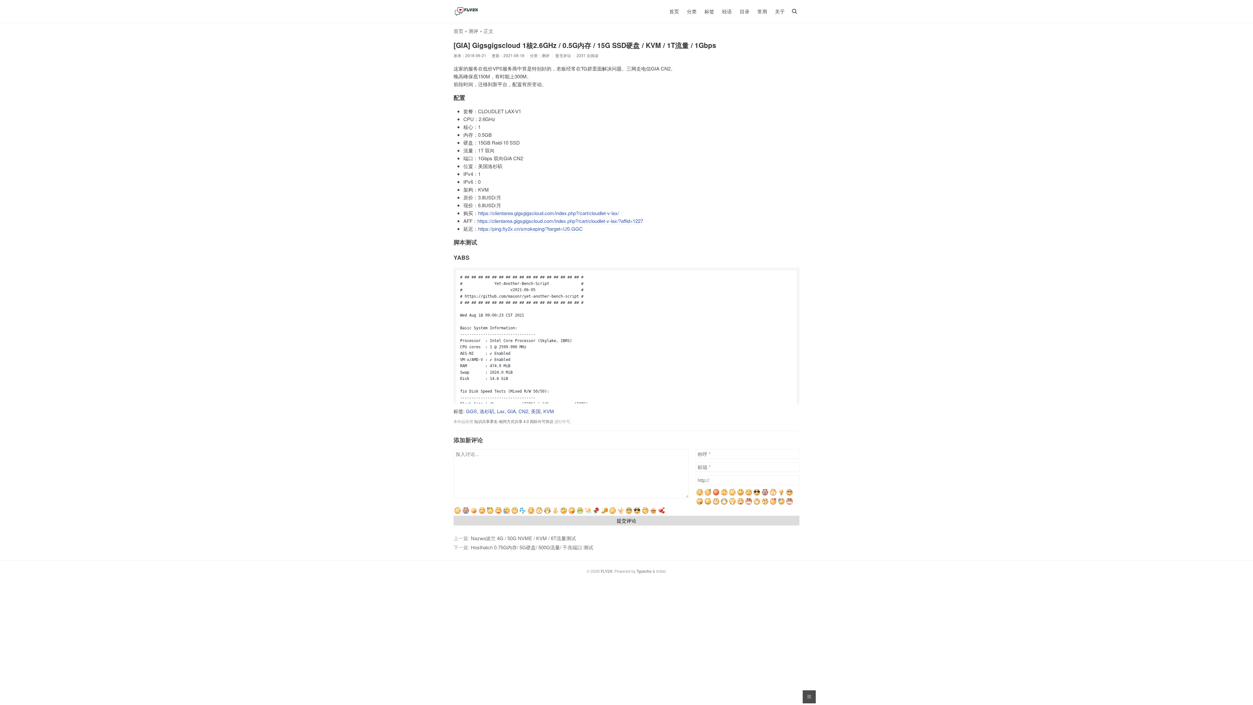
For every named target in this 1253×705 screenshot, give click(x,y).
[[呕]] (580, 512)
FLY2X (606, 571)
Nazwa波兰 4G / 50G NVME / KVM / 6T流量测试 (523, 538)
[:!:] (765, 503)
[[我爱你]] (621, 512)
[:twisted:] (716, 494)
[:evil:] (765, 494)
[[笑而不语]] (564, 512)
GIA (511, 411)
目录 (745, 11)
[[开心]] (539, 512)
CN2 (523, 411)
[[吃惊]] (547, 512)
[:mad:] (749, 503)
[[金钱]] (604, 512)
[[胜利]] (555, 512)
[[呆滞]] (613, 512)
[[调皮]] (572, 512)
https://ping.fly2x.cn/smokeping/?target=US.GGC (530, 228)
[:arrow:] (724, 494)
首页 (674, 11)
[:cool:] (757, 494)
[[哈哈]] (498, 512)
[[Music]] (523, 512)
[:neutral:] (708, 494)
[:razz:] (700, 503)
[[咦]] (458, 512)
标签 (709, 11)
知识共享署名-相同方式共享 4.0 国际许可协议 (513, 421)
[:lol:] (740, 503)
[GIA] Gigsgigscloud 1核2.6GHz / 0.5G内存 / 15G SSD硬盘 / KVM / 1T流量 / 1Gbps (585, 45)
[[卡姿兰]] (629, 512)
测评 (473, 30)
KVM (548, 411)
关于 (780, 11)
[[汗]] (781, 503)
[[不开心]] (482, 512)
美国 (536, 411)
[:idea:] (781, 494)
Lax (501, 411)
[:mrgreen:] (700, 494)
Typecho (644, 571)
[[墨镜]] (637, 512)
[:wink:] (716, 503)
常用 (762, 11)
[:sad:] (757, 503)
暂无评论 (563, 55)
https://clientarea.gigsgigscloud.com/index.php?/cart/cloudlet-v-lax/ (548, 213)
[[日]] (474, 512)
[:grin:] (773, 494)
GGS (471, 411)
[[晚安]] (588, 512)
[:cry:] (724, 503)
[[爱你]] (596, 512)
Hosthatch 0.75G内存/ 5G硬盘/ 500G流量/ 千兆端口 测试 (532, 547)
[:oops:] (789, 494)
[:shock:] (732, 494)
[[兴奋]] (531, 512)
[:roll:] (708, 503)
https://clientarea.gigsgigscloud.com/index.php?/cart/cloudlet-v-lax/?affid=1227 (560, 220)
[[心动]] (661, 512)
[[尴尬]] (490, 512)
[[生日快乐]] (653, 512)
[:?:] (773, 503)
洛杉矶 (487, 411)
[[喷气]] (466, 512)
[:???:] (749, 494)
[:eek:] (732, 503)
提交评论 (626, 520)
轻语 (727, 11)
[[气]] (789, 503)
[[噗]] (507, 512)
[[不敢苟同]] (645, 512)
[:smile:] (740, 494)
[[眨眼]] (515, 512)
